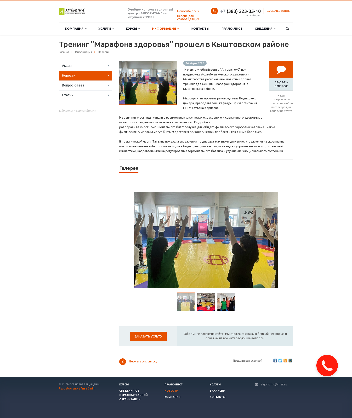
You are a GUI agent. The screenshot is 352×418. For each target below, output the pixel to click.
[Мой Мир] (290, 360)
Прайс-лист (232, 28)
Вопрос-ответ (73, 85)
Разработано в (77, 388)
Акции (67, 66)
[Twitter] (280, 360)
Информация (164, 28)
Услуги (105, 28)
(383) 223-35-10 (240, 11)
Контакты (200, 28)
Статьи (68, 95)
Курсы (132, 28)
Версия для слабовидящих (188, 17)
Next (271, 239)
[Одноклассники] (285, 360)
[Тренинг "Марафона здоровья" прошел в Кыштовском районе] (148, 63)
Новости (68, 75)
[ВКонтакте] (275, 360)
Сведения (264, 28)
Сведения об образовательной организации (133, 395)
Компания (75, 28)
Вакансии (217, 390)
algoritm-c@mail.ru (274, 384)
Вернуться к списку (143, 361)
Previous (141, 239)
